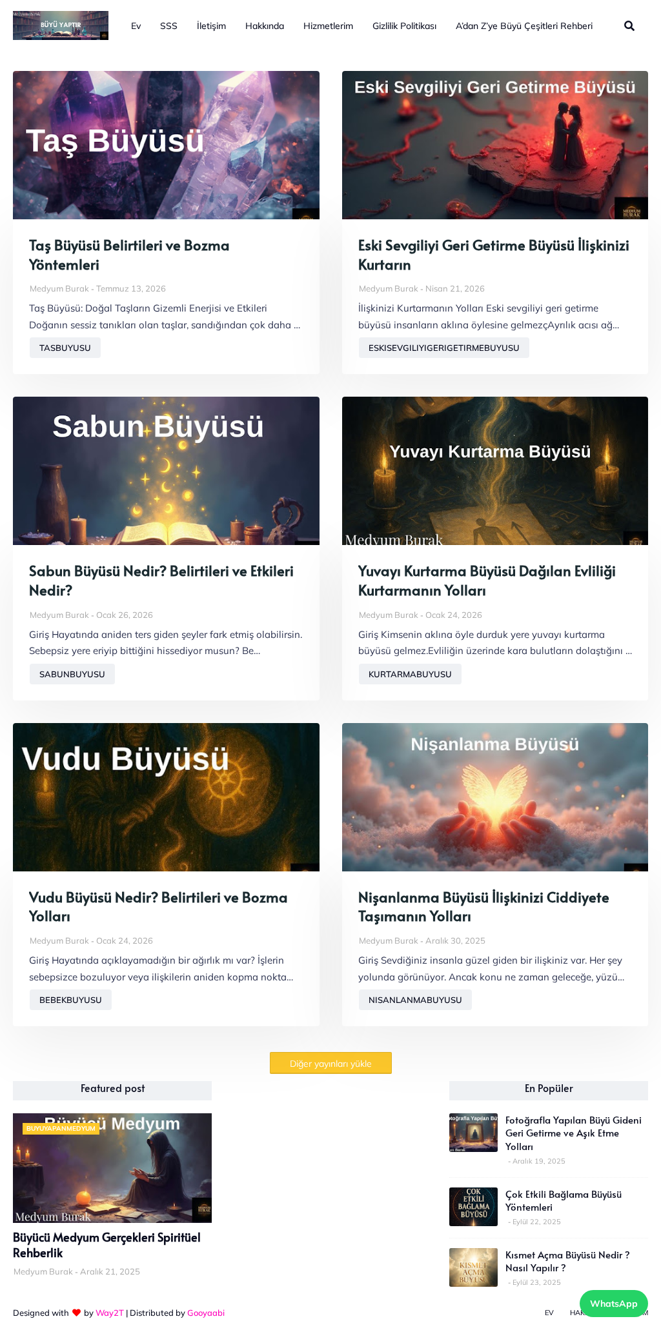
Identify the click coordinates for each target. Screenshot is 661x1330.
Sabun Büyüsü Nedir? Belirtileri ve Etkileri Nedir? (161, 580)
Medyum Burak (59, 288)
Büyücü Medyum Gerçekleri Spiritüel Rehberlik (107, 1244)
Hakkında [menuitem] (264, 26)
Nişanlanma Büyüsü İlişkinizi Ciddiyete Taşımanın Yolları (483, 907)
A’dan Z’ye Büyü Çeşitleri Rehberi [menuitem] (524, 26)
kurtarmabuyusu (410, 674)
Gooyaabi (206, 1312)
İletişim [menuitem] (211, 26)
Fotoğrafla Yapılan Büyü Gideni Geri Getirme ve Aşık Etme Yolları (573, 1133)
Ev (549, 1312)
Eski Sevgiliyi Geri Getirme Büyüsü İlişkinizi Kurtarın (493, 254)
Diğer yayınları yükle (331, 1063)
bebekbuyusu (70, 1000)
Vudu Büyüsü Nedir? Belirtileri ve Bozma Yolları (158, 907)
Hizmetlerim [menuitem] (328, 26)
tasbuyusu (65, 347)
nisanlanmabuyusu (415, 1000)
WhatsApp (614, 1303)
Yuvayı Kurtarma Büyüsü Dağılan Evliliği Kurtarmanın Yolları (487, 580)
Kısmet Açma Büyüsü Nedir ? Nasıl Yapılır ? (567, 1261)
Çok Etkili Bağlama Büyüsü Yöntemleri (563, 1200)
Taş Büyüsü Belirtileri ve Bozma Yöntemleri (129, 254)
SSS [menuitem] (169, 26)
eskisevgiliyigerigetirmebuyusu (444, 347)
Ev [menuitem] (136, 26)
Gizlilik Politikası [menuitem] (404, 26)
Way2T (110, 1312)
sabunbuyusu (72, 674)
